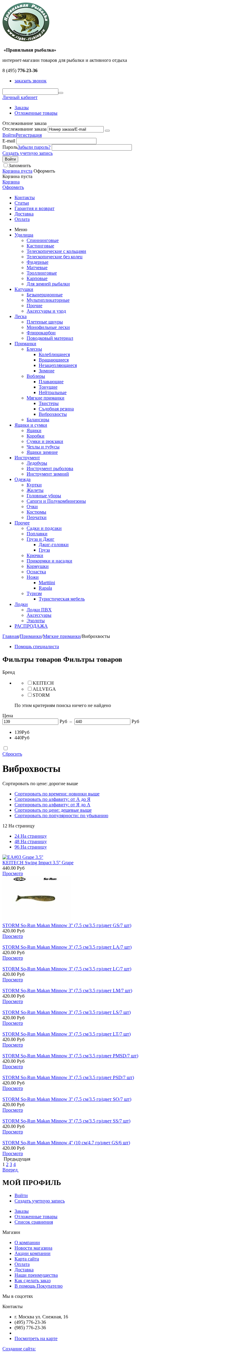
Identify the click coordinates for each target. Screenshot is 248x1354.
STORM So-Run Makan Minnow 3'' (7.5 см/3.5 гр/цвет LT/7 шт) (66, 1034)
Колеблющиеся (54, 354)
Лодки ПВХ (39, 609)
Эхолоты (36, 620)
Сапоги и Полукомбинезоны (56, 501)
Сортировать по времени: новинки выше (57, 793)
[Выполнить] (107, 131)
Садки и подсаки (44, 528)
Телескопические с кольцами (56, 251)
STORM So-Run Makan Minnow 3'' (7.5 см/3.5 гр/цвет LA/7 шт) (67, 947)
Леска (21, 316)
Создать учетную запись (27, 153)
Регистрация (29, 135)
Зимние (46, 370)
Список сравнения (34, 1222)
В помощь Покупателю (39, 1286)
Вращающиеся (54, 359)
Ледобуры (37, 463)
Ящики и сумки (31, 425)
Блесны (34, 349)
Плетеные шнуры (45, 321)
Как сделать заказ (33, 1280)
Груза (44, 550)
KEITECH (43, 683)
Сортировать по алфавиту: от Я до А (52, 804)
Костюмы (36, 512)
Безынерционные (45, 294)
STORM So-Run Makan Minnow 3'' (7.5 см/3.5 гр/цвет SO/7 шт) (66, 1099)
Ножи (33, 577)
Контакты (25, 197)
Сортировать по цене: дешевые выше (53, 810)
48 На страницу (31, 841)
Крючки (35, 555)
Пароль (10, 147)
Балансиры (38, 419)
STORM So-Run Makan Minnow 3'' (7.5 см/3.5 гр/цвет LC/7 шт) (66, 968)
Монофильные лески (48, 327)
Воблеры (36, 376)
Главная (10, 636)
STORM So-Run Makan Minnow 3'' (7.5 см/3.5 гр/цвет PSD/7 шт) (68, 1077)
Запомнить (19, 165)
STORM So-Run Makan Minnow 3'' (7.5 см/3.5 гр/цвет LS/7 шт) (66, 1012)
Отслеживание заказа (24, 129)
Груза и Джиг (40, 539)
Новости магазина (33, 1247)
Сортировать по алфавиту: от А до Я (52, 799)
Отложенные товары (36, 113)
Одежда (23, 479)
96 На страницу (31, 846)
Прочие (34, 305)
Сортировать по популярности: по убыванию (61, 815)
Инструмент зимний (48, 473)
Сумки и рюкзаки (45, 441)
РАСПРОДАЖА (31, 626)
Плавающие (51, 381)
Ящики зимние (42, 452)
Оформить (13, 187)
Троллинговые (42, 273)
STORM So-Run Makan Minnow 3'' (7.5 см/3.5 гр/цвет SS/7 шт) (66, 1120)
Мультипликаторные (48, 300)
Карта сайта (27, 1258)
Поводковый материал (50, 338)
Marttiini (47, 582)
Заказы (22, 107)
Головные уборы (44, 495)
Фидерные (37, 262)
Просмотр (12, 873)
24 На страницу (31, 836)
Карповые (37, 278)
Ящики (34, 430)
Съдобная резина (56, 408)
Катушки (24, 289)
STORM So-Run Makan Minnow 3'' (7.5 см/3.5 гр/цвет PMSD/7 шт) (70, 1055)
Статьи (22, 202)
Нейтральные (53, 392)
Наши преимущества (36, 1275)
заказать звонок (31, 80)
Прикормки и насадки (49, 560)
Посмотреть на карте (36, 1338)
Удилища (24, 234)
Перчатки (37, 517)
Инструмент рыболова (50, 468)
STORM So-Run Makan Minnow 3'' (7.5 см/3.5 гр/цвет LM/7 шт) (67, 990)
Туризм (34, 593)
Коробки (35, 435)
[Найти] (60, 93)
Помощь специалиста (37, 646)
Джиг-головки (54, 544)
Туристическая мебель (62, 598)
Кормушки (38, 566)
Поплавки (37, 533)
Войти (9, 135)
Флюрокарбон (41, 332)
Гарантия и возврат (34, 208)
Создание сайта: (19, 1348)
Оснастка (36, 571)
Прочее (22, 522)
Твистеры (49, 403)
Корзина (11, 181)
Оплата (22, 219)
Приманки (25, 343)
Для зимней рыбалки (48, 283)
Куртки (34, 484)
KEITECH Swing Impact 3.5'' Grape (37, 862)
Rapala (45, 588)
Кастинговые (40, 245)
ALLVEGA (44, 689)
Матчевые (37, 267)
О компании (27, 1242)
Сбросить (12, 754)
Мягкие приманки (45, 397)
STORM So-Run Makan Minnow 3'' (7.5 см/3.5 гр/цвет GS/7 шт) (66, 925)
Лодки (21, 604)
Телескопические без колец (55, 256)
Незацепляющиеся (58, 365)
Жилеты (35, 490)
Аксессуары (39, 615)
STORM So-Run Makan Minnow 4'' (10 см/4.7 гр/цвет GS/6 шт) (66, 1142)
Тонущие (48, 387)
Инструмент (27, 457)
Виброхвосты (53, 414)
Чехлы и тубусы (43, 446)
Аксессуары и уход (46, 311)
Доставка (24, 213)
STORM (41, 695)
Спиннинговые (43, 240)
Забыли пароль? (34, 147)
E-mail (8, 140)
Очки (32, 506)
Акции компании (33, 1253)
